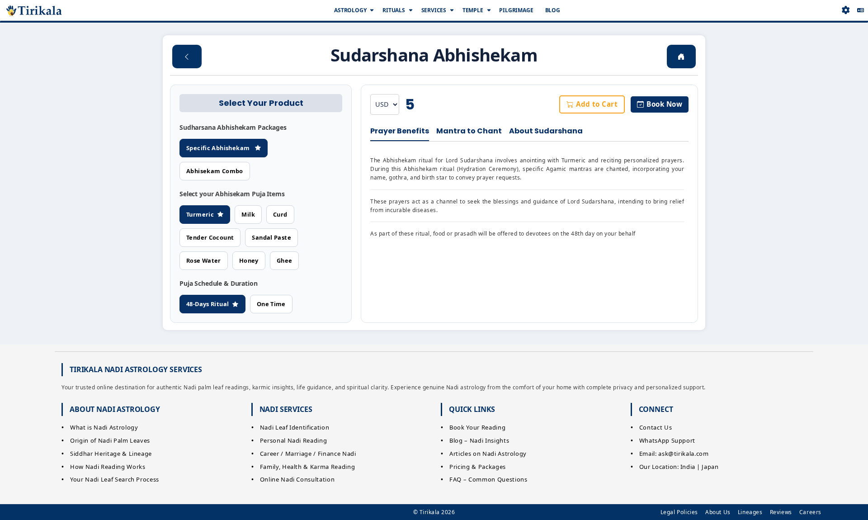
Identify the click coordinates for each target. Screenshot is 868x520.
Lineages (750, 512)
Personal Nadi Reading (293, 440)
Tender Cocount (210, 237)
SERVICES (433, 10)
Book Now (664, 104)
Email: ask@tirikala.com (674, 453)
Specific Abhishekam (218, 148)
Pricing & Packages (477, 467)
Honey (249, 260)
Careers (810, 512)
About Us (718, 512)
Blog (552, 10)
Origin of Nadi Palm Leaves (110, 440)
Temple (472, 10)
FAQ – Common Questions (488, 479)
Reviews (781, 512)
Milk (248, 214)
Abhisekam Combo (214, 171)
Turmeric (200, 214)
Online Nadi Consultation (297, 479)
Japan (710, 467)
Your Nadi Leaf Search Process (114, 479)
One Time (271, 304)
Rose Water (203, 260)
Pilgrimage (516, 10)
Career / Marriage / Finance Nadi (308, 453)
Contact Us (655, 427)
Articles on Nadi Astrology (488, 453)
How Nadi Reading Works (107, 467)
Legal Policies (679, 512)
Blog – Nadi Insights (479, 440)
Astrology (350, 10)
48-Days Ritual (207, 304)
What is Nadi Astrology (104, 427)
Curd (280, 214)
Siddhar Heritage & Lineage (111, 453)
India (687, 467)
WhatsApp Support (667, 440)
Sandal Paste (271, 237)
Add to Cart (597, 104)
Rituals (393, 10)
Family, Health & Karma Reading (307, 467)
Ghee (284, 260)
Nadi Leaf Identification (295, 427)
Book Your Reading (477, 427)
